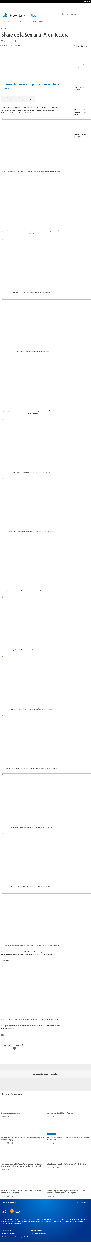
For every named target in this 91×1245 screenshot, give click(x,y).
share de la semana (7, 1045)
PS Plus (18, 21)
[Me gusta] (8, 1116)
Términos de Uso (36, 1230)
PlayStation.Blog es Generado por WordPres (16, 1237)
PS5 (4, 21)
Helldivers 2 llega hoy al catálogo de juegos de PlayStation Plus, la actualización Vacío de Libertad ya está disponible (67, 1191)
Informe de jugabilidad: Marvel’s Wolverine (60, 1113)
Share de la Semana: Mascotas (10, 1113)
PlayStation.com (7, 1230)
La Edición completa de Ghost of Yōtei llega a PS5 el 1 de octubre (67, 1164)
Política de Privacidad (8, 1234)
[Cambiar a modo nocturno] (63, 14)
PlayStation (23, 15)
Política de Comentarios (38, 1234)
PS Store (25, 21)
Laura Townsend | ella (14, 97)
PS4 (8, 21)
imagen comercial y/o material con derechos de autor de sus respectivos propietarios (57, 1221)
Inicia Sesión (71, 14)
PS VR (12, 21)
